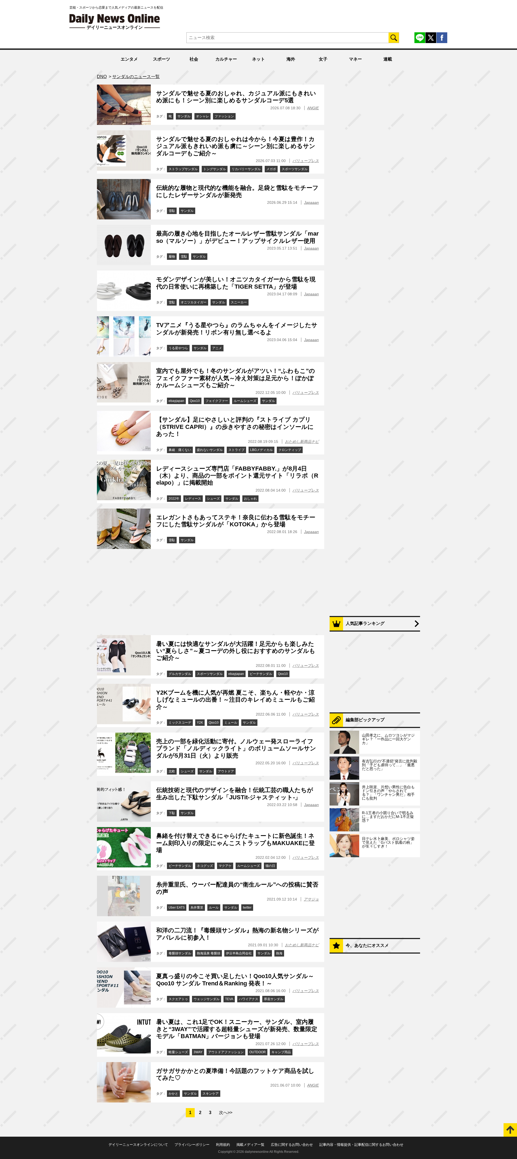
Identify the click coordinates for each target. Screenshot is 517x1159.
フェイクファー (216, 401)
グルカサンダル (180, 674)
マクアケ (225, 866)
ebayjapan (176, 401)
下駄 (172, 813)
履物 (172, 256)
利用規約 (223, 1145)
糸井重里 (196, 907)
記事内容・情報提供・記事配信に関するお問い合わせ (361, 1145)
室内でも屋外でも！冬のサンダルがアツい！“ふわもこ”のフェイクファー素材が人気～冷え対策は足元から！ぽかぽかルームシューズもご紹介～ (235, 377)
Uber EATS (177, 907)
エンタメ (129, 59)
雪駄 (172, 211)
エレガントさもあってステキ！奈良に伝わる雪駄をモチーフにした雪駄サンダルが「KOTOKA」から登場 (235, 521)
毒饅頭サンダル (180, 953)
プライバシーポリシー (191, 1145)
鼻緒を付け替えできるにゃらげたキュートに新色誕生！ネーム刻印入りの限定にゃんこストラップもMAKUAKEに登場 (235, 842)
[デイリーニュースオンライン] (114, 19)
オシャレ (202, 116)
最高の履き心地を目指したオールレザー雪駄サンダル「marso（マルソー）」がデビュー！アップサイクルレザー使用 (237, 237)
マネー (355, 59)
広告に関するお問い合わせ (292, 1145)
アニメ (217, 348)
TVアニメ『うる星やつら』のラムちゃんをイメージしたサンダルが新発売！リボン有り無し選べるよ (236, 328)
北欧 (172, 771)
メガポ (271, 169)
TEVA (229, 999)
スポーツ (161, 59)
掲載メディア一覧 (250, 1145)
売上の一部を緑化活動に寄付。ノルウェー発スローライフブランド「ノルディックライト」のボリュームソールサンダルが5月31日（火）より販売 (236, 748)
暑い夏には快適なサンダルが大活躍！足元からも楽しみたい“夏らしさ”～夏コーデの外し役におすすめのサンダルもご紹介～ (235, 650)
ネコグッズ (205, 866)
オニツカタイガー (194, 302)
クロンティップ (289, 450)
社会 (194, 59)
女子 (323, 59)
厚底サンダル (273, 999)
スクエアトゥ (178, 999)
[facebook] (441, 37)
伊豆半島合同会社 (239, 953)
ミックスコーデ (180, 722)
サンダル (183, 116)
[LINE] (419, 37)
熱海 (279, 953)
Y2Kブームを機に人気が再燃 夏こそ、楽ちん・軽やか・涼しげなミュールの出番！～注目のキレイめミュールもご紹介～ (235, 699)
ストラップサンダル (183, 169)
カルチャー (226, 59)
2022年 (174, 498)
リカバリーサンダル (246, 169)
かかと (173, 1093)
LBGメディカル (261, 450)
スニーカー (239, 302)
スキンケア (210, 1093)
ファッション (224, 116)
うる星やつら (178, 348)
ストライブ (236, 450)
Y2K (200, 722)
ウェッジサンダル (206, 999)
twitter (247, 907)
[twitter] (430, 37)
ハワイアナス (248, 999)
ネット (258, 59)
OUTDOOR (257, 1052)
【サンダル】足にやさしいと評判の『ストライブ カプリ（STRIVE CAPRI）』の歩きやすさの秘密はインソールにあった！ (235, 426)
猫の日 (270, 866)
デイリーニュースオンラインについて (138, 1145)
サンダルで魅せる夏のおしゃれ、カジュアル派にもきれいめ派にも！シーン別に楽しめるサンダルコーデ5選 (236, 97)
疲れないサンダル (210, 450)
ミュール (230, 722)
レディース (193, 498)
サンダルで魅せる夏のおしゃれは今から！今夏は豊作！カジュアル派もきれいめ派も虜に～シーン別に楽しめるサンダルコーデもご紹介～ (235, 146)
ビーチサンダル (261, 674)
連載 (387, 59)
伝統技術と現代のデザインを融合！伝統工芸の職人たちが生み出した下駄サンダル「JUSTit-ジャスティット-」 (234, 793)
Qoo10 (195, 401)
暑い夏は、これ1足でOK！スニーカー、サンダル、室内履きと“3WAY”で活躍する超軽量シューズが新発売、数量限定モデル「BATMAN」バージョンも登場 (236, 1028)
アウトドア (226, 771)
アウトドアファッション (226, 1052)
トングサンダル (214, 169)
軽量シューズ (178, 1052)
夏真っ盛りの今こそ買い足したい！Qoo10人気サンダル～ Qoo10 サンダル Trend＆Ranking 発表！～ (235, 979)
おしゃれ (250, 498)
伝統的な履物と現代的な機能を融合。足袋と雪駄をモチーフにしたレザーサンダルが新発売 (237, 191)
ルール (214, 907)
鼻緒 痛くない (180, 450)
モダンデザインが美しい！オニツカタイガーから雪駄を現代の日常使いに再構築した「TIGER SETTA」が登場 (236, 283)
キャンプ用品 (281, 1052)
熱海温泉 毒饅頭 (208, 953)
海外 (291, 59)
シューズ (213, 498)
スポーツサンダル (295, 169)
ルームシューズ (245, 401)
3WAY (198, 1052)
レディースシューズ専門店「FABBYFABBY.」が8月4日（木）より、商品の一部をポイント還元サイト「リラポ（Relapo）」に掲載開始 (237, 475)
